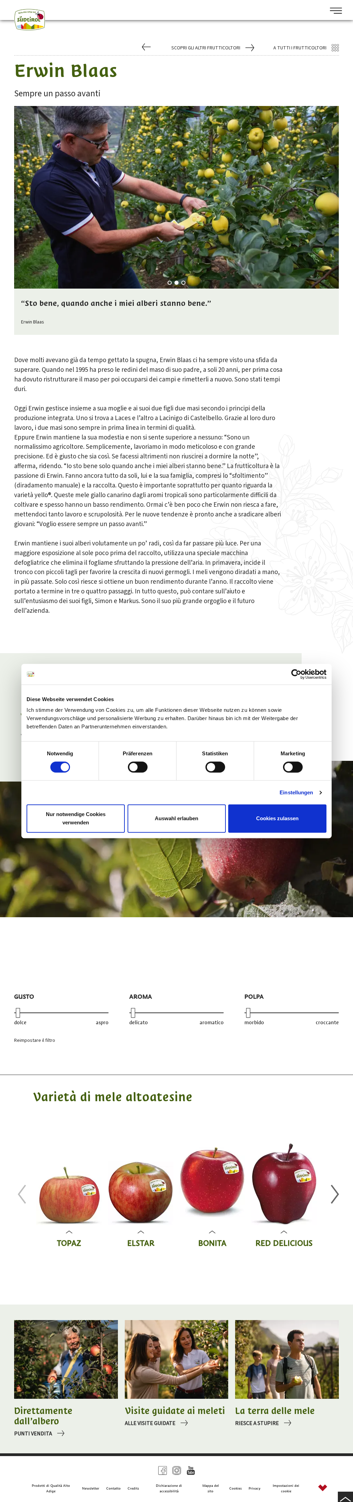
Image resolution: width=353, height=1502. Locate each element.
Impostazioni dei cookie (286, 1488)
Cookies (235, 1488)
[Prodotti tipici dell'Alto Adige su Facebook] (162, 1470)
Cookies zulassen (277, 818)
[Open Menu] (333, 11)
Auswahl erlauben (176, 818)
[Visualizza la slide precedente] (20, 1194)
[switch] (138, 767)
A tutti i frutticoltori (299, 48)
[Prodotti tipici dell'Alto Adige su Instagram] (177, 1470)
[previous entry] (147, 48)
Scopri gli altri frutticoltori (205, 48)
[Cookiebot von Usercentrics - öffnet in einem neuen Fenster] (296, 674)
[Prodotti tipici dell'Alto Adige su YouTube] (191, 1470)
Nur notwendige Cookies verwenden (75, 818)
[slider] (18, 1013)
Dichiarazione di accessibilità (169, 1488)
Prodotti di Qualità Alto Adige (51, 1488)
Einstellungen (296, 792)
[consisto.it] (322, 1489)
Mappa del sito (210, 1488)
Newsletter (90, 1488)
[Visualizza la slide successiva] (333, 1194)
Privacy (254, 1488)
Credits (133, 1488)
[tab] (170, 283)
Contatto (113, 1488)
